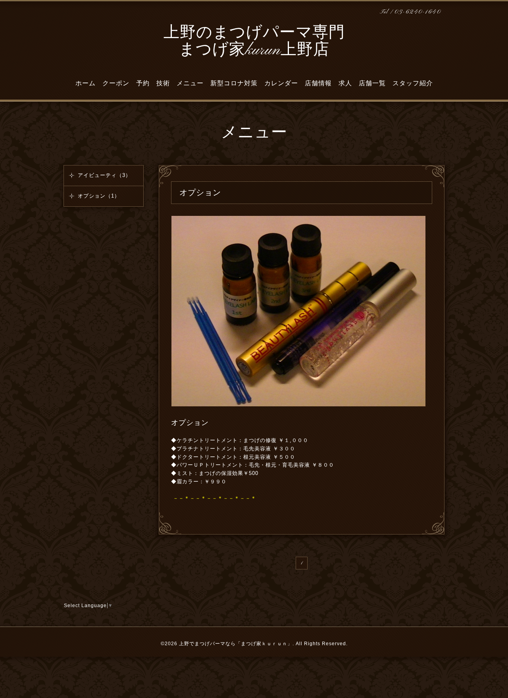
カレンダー (281, 83)
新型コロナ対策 (234, 83)
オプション (190, 423)
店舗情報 (318, 83)
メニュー (190, 83)
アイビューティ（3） (104, 175)
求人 (345, 83)
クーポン (115, 83)
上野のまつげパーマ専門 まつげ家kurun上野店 (254, 41)
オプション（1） (99, 196)
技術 (163, 83)
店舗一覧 (372, 83)
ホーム (85, 83)
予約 (143, 83)
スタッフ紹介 (413, 83)
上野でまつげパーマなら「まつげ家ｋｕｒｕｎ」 (235, 643)
